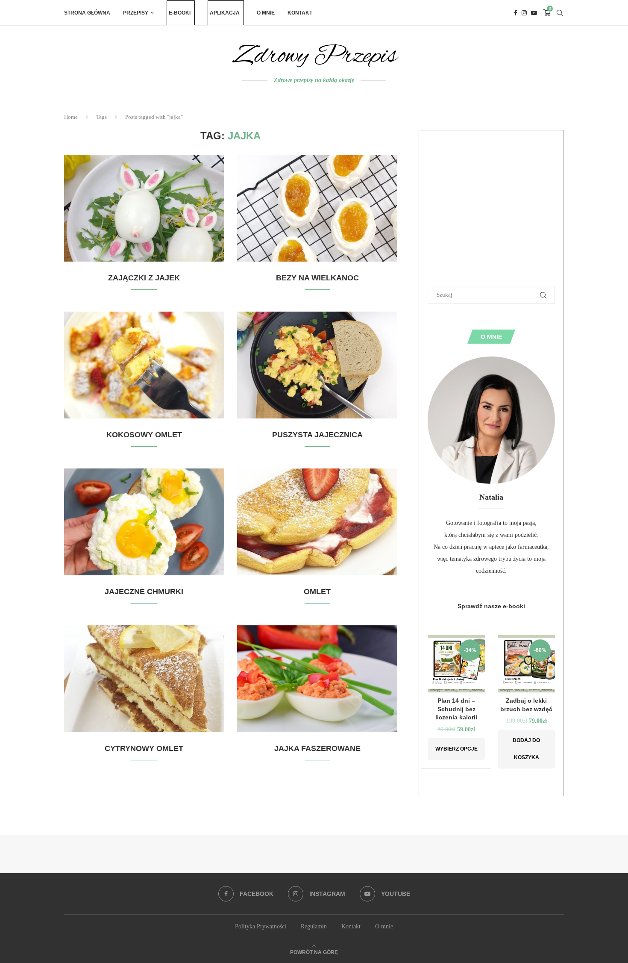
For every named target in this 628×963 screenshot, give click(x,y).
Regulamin (314, 926)
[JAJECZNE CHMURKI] (144, 521)
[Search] (559, 12)
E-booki (180, 13)
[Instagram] (524, 12)
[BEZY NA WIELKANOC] (317, 208)
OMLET (317, 591)
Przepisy (135, 13)
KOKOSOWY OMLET (144, 434)
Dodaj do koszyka (526, 748)
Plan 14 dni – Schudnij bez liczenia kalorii (456, 709)
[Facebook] (515, 12)
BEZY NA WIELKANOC (317, 278)
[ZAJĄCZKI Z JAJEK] (144, 208)
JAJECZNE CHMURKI (144, 591)
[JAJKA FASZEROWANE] (317, 678)
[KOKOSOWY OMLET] (144, 365)
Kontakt (300, 13)
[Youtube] (534, 12)
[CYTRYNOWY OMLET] (144, 678)
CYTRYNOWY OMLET (144, 748)
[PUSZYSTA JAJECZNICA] (317, 365)
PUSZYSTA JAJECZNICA (317, 434)
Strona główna (87, 13)
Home (71, 117)
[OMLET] (317, 521)
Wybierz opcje (456, 749)
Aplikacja (225, 13)
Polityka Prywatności (260, 926)
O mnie (266, 13)
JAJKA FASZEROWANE (317, 748)
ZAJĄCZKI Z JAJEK (144, 278)
